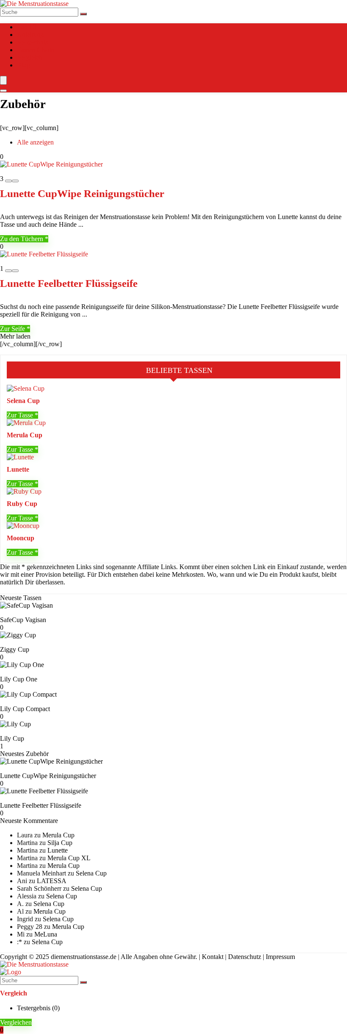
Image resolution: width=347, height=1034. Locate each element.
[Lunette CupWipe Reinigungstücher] (51, 164)
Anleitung (30, 34)
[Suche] (83, 14)
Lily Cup (12, 738)
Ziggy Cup (14, 649)
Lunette (18, 469)
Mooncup (20, 538)
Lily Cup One (18, 679)
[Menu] (3, 80)
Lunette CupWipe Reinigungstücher (82, 193)
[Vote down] (8, 181)
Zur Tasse (21, 415)
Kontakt (212, 956)
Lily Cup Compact (25, 708)
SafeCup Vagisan (23, 619)
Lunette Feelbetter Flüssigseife (69, 283)
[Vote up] (15, 181)
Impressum (280, 956)
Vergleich (29, 57)
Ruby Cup (22, 503)
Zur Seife (13, 328)
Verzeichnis (32, 42)
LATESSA (51, 880)
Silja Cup (59, 842)
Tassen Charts (35, 49)
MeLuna (45, 934)
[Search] (3, 90)
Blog (23, 65)
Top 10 (26, 27)
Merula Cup (24, 435)
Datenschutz (244, 956)
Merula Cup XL (69, 858)
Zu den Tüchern (22, 238)
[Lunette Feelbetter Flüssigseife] (44, 254)
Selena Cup (23, 400)
